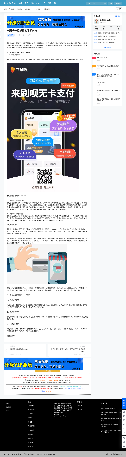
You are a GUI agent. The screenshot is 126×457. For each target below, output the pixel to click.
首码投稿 (10, 35)
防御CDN (30, 438)
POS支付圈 (36, 9)
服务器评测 (47, 9)
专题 (49, 3)
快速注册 (118, 3)
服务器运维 (31, 430)
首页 (20, 3)
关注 (116, 16)
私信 (119, 16)
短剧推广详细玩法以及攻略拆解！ (105, 42)
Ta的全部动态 (107, 47)
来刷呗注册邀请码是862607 (19, 349)
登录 (111, 3)
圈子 (26, 3)
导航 (55, 3)
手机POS (30, 418)
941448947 (34, 382)
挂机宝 (30, 422)
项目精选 (30, 442)
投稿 (120, 9)
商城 (37, 3)
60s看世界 (31, 405)
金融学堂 (30, 434)
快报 (43, 3)
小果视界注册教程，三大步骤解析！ (105, 36)
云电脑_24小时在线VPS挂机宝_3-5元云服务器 (28, 454)
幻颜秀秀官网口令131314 (108, 408)
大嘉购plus (31, 413)
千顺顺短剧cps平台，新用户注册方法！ (106, 39)
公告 (32, 3)
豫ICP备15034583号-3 (50, 454)
